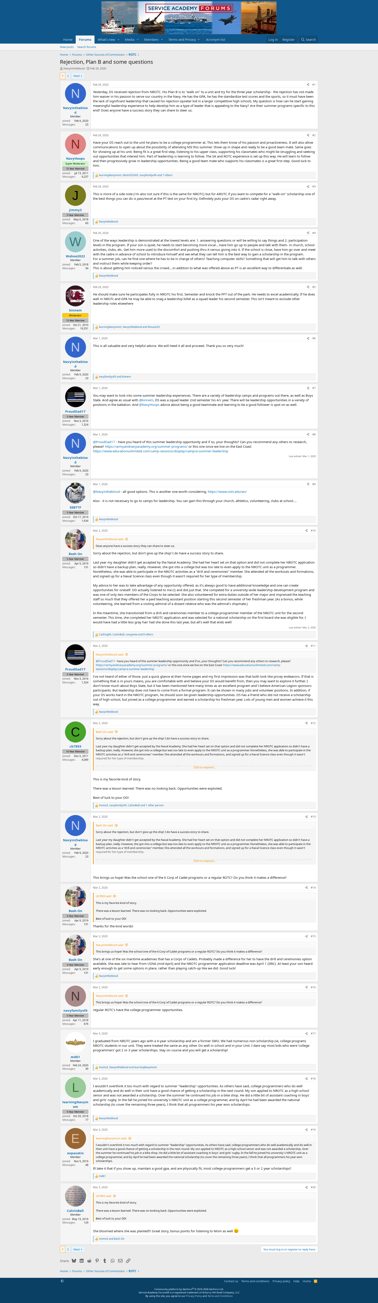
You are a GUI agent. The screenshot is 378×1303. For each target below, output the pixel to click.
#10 (313, 530)
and (115, 376)
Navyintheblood (74, 68)
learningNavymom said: (111, 1138)
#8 (314, 434)
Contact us (231, 1281)
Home (67, 39)
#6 (314, 338)
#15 (313, 936)
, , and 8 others (126, 634)
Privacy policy (281, 1281)
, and (129, 327)
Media (129, 39)
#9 (314, 484)
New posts (67, 47)
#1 (314, 85)
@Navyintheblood (106, 491)
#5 (314, 287)
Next (77, 76)
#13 (313, 817)
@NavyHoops (149, 404)
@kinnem (146, 400)
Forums (85, 39)
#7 (314, 388)
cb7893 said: (104, 896)
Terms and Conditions (220, 1296)
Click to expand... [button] (204, 767)
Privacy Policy (194, 1296)
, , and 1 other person (131, 805)
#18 (313, 1078)
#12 (313, 723)
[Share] (308, 84)
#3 (314, 186)
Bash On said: (104, 732)
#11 (313, 646)
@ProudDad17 (104, 442)
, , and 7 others (136, 175)
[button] (119, 39)
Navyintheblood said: (110, 539)
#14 (313, 887)
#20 (313, 1187)
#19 (313, 1130)
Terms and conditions (255, 1281)
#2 (314, 135)
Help (296, 1281)
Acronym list (215, 39)
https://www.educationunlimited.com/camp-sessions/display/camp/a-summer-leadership (160, 451)
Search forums (86, 47)
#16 (313, 987)
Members (151, 39)
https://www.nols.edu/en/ (227, 491)
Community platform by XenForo (189, 1289)
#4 (314, 233)
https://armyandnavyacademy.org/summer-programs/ (146, 446)
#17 (313, 1033)
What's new (106, 39)
